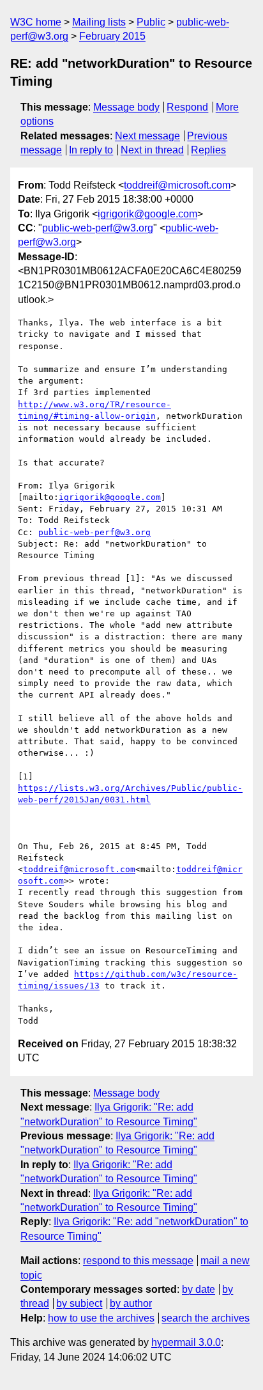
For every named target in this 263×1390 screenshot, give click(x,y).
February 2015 (112, 36)
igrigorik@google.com (147, 213)
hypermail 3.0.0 (186, 1342)
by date (198, 1289)
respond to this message (138, 1260)
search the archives (206, 1318)
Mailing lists (99, 22)
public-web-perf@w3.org (97, 228)
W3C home (35, 22)
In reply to (91, 149)
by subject (79, 1303)
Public (151, 22)
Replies (208, 149)
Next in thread (152, 149)
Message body (126, 107)
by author (131, 1303)
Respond (187, 107)
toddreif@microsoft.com (177, 185)
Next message (147, 135)
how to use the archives (101, 1318)
